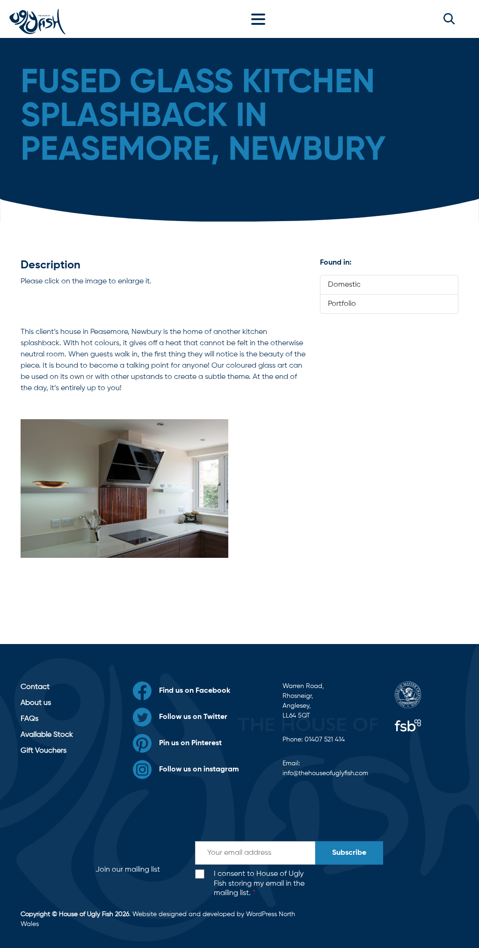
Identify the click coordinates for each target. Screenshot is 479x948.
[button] (449, 18)
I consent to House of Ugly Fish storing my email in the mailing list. (259, 883)
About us (36, 703)
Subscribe (349, 853)
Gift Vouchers (43, 751)
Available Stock (47, 735)
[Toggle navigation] (260, 18)
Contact (35, 687)
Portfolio (342, 304)
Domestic (344, 285)
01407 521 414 (325, 739)
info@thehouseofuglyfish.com (325, 773)
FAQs (29, 719)
